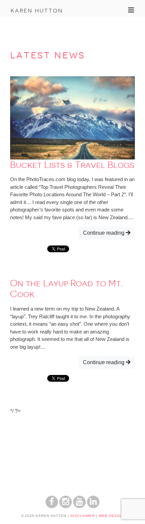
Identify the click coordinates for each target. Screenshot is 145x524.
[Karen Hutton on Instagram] (65, 506)
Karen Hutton (36, 10)
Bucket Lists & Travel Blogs (72, 165)
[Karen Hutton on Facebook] (52, 506)
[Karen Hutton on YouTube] (79, 506)
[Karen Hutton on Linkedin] (93, 506)
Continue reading (104, 233)
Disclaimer (82, 516)
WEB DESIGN (111, 516)
